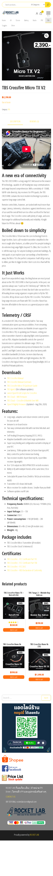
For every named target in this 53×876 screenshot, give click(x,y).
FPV (42, 20)
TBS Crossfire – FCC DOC (16, 566)
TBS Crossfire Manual (15, 378)
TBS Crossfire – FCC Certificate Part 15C (22, 559)
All (11, 20)
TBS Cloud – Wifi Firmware (17, 396)
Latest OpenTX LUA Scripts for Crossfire (22, 393)
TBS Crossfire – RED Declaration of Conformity (24, 570)
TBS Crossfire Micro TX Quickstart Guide (22, 385)
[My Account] (36, 13)
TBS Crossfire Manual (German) (19, 381)
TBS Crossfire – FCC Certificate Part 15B (22, 562)
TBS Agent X (11, 389)
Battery (26, 20)
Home (4, 20)
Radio (35, 20)
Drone (18, 20)
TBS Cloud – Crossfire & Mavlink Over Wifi (22, 400)
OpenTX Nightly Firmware (16, 404)
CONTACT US (10, 796)
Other (13, 25)
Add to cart (13, 629)
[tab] (17, 121)
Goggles (4, 25)
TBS (48, 20)
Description (15, 121)
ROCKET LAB (34, 834)
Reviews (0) (34, 121)
